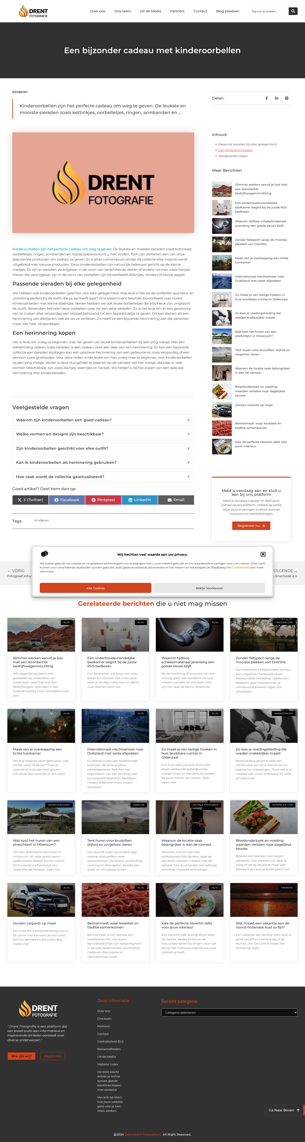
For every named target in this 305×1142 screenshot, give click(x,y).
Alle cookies (95, 587)
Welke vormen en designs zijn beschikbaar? (103, 434)
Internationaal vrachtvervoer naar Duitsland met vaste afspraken (115, 751)
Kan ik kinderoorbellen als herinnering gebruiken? (103, 462)
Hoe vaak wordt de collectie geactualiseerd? (103, 477)
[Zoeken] (293, 11)
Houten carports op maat (254, 405)
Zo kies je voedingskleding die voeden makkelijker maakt (261, 751)
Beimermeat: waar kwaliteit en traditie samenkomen (113, 925)
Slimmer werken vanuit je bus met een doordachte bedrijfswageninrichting (38, 662)
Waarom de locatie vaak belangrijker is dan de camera (186, 842)
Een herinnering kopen (235, 150)
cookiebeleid (240, 567)
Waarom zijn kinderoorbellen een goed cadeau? (103, 420)
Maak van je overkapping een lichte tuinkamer (37, 751)
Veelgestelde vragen (233, 156)
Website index (107, 1064)
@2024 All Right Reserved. (152, 1134)
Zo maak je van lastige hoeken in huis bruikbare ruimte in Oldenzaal (189, 753)
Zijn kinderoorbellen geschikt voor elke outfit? (103, 448)
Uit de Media (150, 11)
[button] (263, 554)
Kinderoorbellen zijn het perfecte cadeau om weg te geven (62, 249)
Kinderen (20, 92)
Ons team (122, 11)
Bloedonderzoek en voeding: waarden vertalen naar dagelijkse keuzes (260, 391)
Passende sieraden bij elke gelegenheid (247, 144)
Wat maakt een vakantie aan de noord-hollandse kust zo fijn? (262, 925)
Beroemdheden (109, 1049)
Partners (177, 11)
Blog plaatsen (227, 11)
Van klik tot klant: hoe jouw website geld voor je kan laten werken (110, 1103)
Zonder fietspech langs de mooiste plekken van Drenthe (261, 660)
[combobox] (269, 11)
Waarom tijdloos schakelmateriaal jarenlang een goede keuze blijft (187, 662)
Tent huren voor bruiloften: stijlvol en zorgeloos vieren (109, 842)
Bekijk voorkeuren (209, 587)
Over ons (97, 11)
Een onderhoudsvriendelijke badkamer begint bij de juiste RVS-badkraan (261, 207)
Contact (200, 11)
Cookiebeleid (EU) (110, 1041)
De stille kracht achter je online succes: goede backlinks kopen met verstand (109, 1080)
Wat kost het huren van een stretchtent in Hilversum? (36, 842)
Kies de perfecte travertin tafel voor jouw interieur (186, 925)
